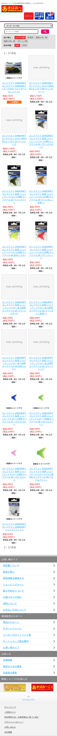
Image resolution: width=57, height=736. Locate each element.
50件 (17, 45)
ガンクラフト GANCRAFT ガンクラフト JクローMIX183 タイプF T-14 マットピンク (14, 139)
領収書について (11, 565)
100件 (24, 45)
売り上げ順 (22, 41)
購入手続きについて (13, 591)
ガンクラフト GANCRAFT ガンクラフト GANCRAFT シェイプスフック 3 (14, 527)
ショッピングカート (13, 584)
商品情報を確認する (13, 578)
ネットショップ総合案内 (16, 641)
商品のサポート (11, 622)
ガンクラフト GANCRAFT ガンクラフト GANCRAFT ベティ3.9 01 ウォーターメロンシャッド (14, 87)
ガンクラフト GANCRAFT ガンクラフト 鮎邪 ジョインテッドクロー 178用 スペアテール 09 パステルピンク (14, 474)
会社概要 (8, 732)
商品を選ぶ (9, 572)
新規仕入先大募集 (12, 666)
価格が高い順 (9, 41)
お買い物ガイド (11, 647)
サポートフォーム (12, 628)
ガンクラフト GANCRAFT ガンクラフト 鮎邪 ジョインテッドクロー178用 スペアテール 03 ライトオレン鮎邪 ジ (41, 197)
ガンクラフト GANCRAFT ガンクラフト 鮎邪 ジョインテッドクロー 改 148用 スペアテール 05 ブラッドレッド (41, 363)
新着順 (30, 37)
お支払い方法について (14, 610)
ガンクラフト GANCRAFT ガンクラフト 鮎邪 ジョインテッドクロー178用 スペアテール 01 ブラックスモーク (41, 141)
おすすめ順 (20, 37)
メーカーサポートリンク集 (17, 635)
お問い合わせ (10, 727)
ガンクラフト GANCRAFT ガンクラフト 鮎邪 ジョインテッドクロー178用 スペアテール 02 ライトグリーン (14, 197)
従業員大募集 (10, 672)
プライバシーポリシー (13, 722)
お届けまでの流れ (12, 597)
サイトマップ (10, 707)
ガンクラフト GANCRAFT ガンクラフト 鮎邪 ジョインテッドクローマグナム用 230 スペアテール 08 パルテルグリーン (41, 474)
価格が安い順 (41, 37)
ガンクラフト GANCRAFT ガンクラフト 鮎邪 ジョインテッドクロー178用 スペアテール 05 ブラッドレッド (41, 252)
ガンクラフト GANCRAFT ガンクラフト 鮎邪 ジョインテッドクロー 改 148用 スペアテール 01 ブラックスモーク (14, 308)
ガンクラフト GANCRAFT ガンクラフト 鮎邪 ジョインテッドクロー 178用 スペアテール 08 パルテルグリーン (41, 419)
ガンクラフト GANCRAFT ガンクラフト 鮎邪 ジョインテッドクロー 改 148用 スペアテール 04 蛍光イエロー (14, 363)
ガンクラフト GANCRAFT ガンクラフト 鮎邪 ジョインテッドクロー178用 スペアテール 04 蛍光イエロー (14, 250)
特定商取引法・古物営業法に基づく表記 (21, 717)
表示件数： (8, 45)
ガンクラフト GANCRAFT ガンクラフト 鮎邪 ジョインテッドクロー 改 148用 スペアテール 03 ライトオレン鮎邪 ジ (41, 308)
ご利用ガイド (10, 712)
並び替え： (8, 37)
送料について (10, 603)
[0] (50, 18)
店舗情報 (7, 660)
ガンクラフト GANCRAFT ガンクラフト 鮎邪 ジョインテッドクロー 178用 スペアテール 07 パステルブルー (14, 419)
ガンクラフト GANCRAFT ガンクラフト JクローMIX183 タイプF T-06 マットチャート (41, 87)
